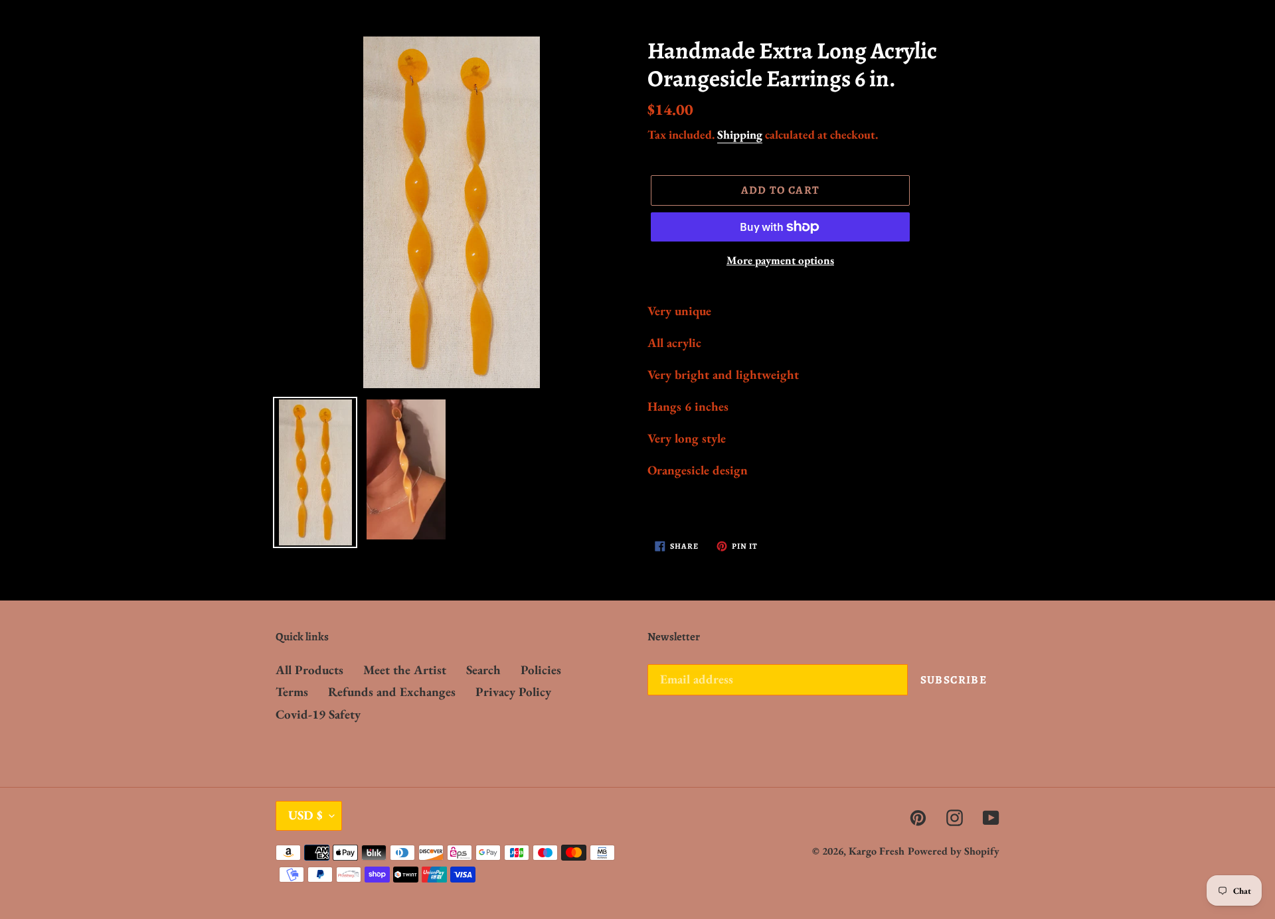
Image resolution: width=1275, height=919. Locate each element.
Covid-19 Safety (318, 714)
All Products (309, 670)
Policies (541, 670)
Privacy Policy (513, 691)
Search (483, 670)
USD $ (305, 815)
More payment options (780, 260)
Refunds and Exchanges (392, 691)
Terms (292, 691)
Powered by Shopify (953, 851)
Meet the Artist (404, 670)
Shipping (739, 134)
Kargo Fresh (876, 851)
